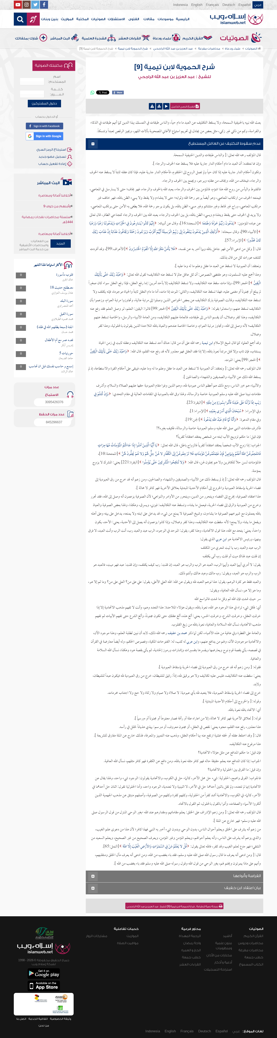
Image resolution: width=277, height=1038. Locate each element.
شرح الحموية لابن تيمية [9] (174, 67)
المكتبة (82, 19)
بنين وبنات (49, 19)
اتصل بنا (21, 1018)
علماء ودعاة (162, 38)
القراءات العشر (129, 38)
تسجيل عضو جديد (52, 157)
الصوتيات (98, 19)
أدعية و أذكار (223, 962)
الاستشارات (116, 19)
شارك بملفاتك (26, 38)
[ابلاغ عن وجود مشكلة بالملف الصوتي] (152, 106)
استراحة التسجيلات (218, 969)
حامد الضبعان (66, 358)
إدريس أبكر (67, 345)
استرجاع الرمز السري (51, 149)
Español (244, 5)
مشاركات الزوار (96, 936)
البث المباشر (60, 38)
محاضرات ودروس (250, 943)
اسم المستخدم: (57, 79)
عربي (258, 5)
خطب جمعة (253, 957)
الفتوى (133, 19)
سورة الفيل (66, 314)
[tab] (174, 144)
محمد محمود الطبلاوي (62, 319)
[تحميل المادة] (159, 106)
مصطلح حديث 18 (61, 288)
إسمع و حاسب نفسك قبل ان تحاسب (51, 366)
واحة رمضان (192, 943)
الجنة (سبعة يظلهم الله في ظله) (55, 327)
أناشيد (227, 936)
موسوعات (165, 19)
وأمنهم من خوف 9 (57, 194)
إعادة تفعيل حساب (52, 164)
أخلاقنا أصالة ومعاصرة (54, 222)
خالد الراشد (67, 371)
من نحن (44, 1025)
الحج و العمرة (191, 950)
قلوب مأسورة (64, 275)
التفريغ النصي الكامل (183, 106)
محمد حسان (67, 332)
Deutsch (228, 5)
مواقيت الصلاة (127, 943)
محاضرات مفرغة (250, 950)
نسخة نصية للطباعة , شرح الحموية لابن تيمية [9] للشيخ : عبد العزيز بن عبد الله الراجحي (173, 906)
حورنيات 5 (66, 353)
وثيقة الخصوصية (60, 1018)
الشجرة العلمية (94, 38)
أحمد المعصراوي (65, 306)
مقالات (148, 19)
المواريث (67, 19)
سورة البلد (66, 301)
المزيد (60, 243)
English (196, 5)
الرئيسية (182, 19)
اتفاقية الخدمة (38, 1018)
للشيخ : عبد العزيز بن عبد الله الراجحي (174, 77)
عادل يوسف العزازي (62, 293)
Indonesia (180, 5)
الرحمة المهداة (190, 936)
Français (212, 5)
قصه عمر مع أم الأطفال (59, 340)
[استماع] (166, 106)
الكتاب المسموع (251, 964)
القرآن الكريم (193, 38)
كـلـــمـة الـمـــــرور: (57, 91)
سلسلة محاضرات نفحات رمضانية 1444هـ (47, 207)
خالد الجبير (67, 280)
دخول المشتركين (44, 103)
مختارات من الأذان (219, 955)
